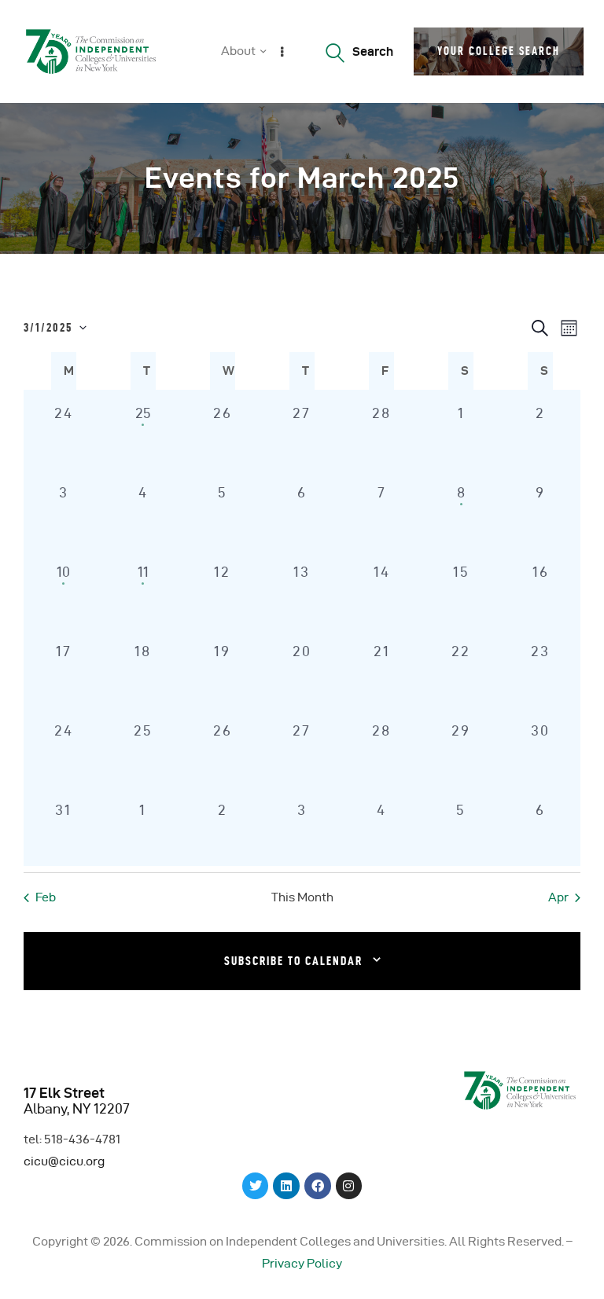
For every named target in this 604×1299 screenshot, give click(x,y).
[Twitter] (255, 1185)
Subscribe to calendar (293, 961)
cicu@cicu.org (64, 1161)
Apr (558, 897)
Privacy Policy (302, 1263)
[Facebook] (317, 1185)
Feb (45, 897)
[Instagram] (349, 1185)
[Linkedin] (286, 1185)
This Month (302, 897)
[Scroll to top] (572, 1283)
